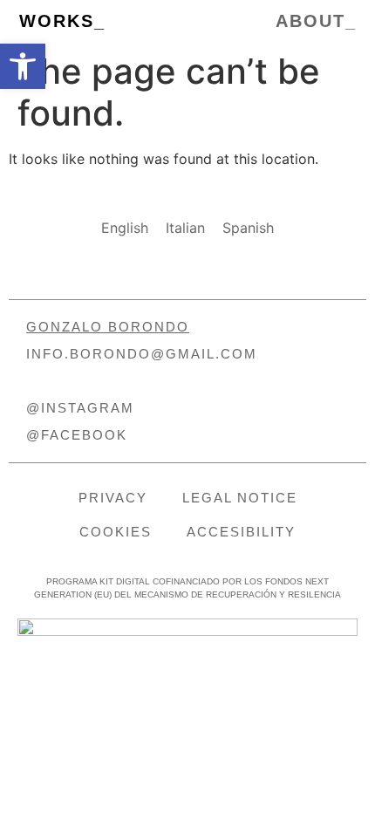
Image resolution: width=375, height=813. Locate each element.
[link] (22, 66)
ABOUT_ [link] (316, 21)
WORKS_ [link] (62, 21)
